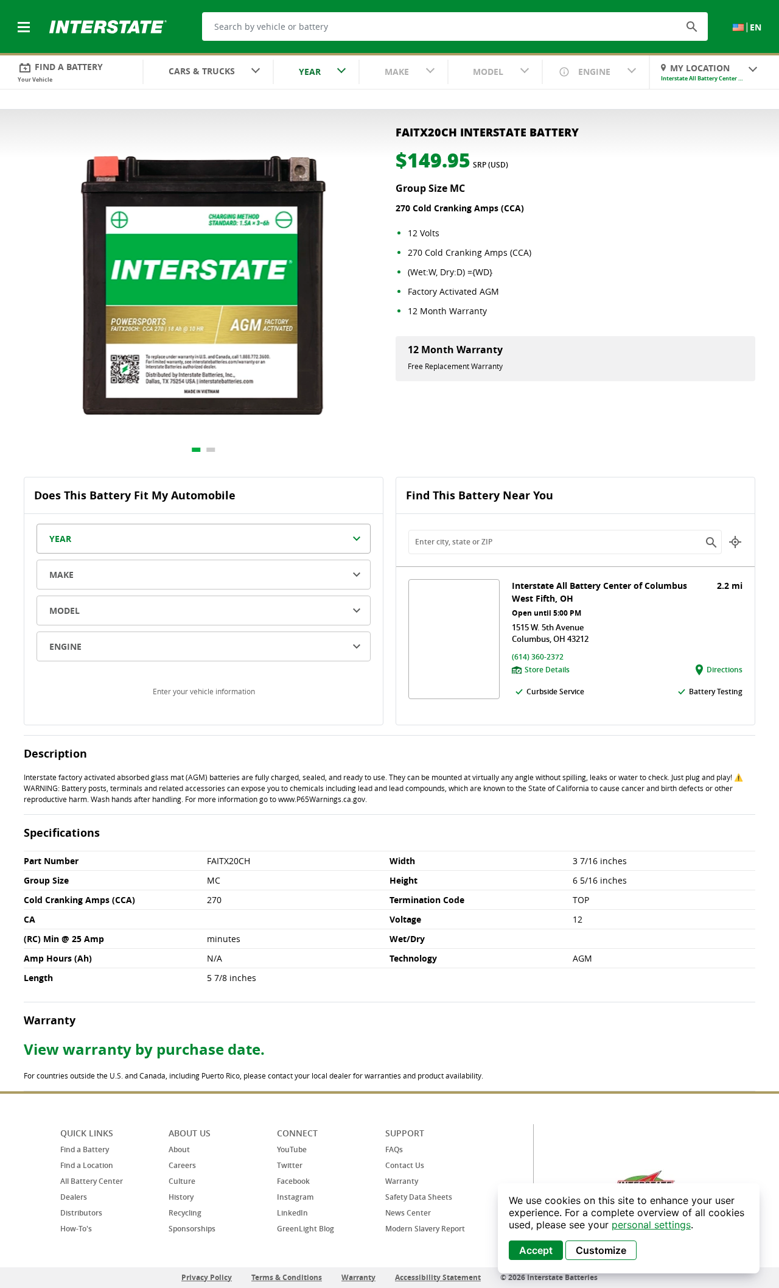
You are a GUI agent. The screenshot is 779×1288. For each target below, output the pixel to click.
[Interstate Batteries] (108, 25)
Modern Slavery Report (425, 1228)
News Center (408, 1213)
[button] (692, 26)
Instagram (295, 1197)
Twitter (289, 1165)
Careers (182, 1165)
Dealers (73, 1197)
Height (403, 880)
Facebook (293, 1181)
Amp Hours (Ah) (58, 958)
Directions (724, 669)
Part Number (51, 861)
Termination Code (427, 900)
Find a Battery (84, 1149)
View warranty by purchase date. (144, 1049)
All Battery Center (91, 1181)
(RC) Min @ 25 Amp (64, 939)
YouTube (292, 1149)
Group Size (46, 880)
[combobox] (208, 72)
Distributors (81, 1213)
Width (402, 861)
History (181, 1197)
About (179, 1149)
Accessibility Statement (438, 1277)
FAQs (394, 1149)
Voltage (405, 919)
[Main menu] (25, 20)
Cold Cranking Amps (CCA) (79, 900)
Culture (182, 1181)
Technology (413, 958)
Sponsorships (192, 1228)
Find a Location (86, 1165)
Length (38, 978)
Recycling (185, 1213)
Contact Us (404, 1165)
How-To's (76, 1228)
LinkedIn (292, 1213)
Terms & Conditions (286, 1277)
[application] (629, 1228)
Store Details (547, 669)
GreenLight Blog (305, 1228)
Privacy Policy (206, 1277)
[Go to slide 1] (196, 450)
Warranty (401, 1181)
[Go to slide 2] (211, 450)
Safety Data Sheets (418, 1197)
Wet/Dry (407, 939)
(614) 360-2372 (538, 657)
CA (29, 919)
